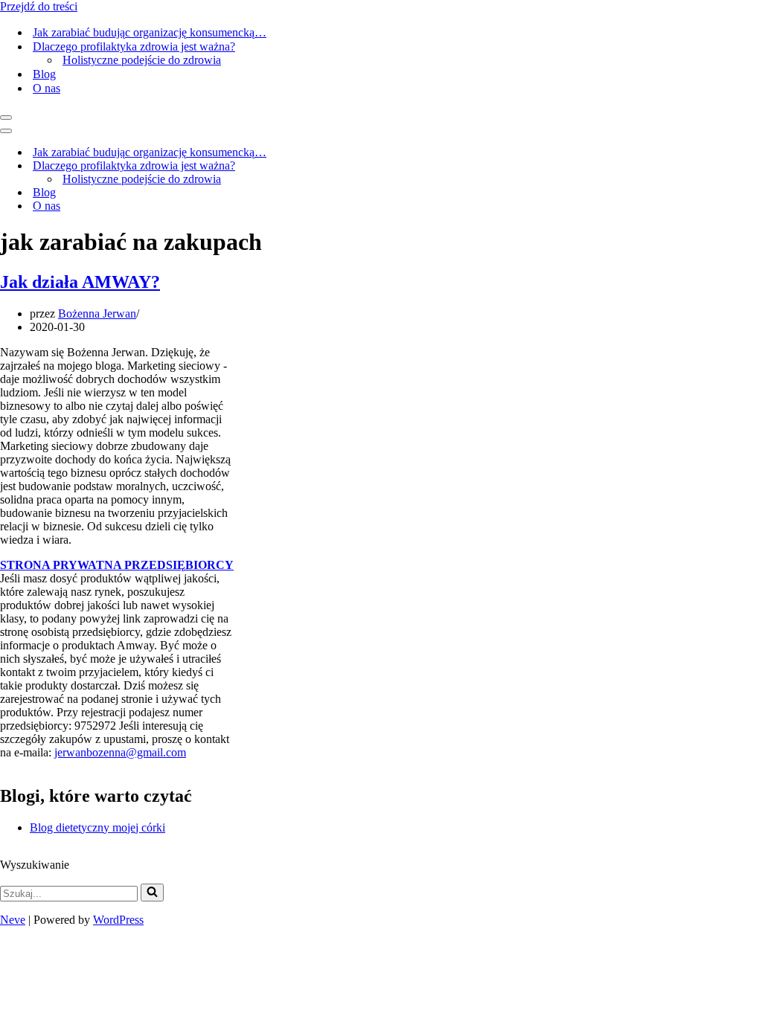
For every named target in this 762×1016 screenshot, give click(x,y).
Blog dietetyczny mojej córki (97, 827)
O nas (46, 88)
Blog (44, 74)
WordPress (118, 919)
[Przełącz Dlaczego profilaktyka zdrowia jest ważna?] (381, 166)
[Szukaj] (152, 892)
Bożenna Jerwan (97, 313)
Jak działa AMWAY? (80, 282)
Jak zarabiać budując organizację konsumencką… (149, 32)
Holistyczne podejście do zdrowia (142, 60)
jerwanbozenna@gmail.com (120, 752)
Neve (12, 919)
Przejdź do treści (38, 6)
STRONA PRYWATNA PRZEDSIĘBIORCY (117, 565)
